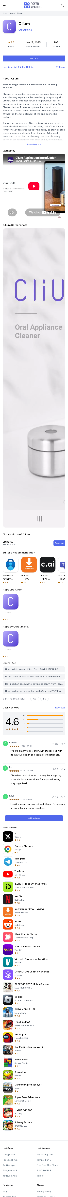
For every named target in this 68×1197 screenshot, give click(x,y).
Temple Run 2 (44, 1159)
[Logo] (32, 5)
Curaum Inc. (25, 29)
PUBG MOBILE (44, 1170)
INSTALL (34, 58)
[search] (62, 5)
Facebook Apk (10, 1159)
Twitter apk (9, 1165)
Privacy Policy (44, 1191)
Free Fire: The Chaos (47, 1165)
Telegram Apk (10, 1170)
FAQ (5, 1191)
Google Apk (9, 1154)
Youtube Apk (10, 1175)
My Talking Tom (45, 1154)
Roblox (40, 1175)
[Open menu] (4, 4)
